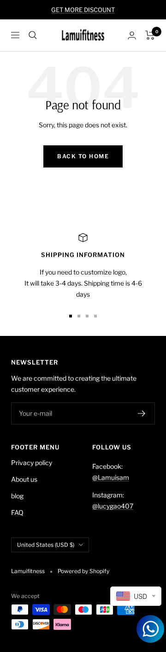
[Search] (33, 35)
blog (17, 496)
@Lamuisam (110, 477)
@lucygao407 (112, 506)
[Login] (132, 35)
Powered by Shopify (83, 571)
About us (24, 479)
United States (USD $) (45, 544)
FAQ (17, 512)
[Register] (142, 413)
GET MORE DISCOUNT (83, 9)
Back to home (83, 156)
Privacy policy (31, 463)
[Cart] (150, 35)
